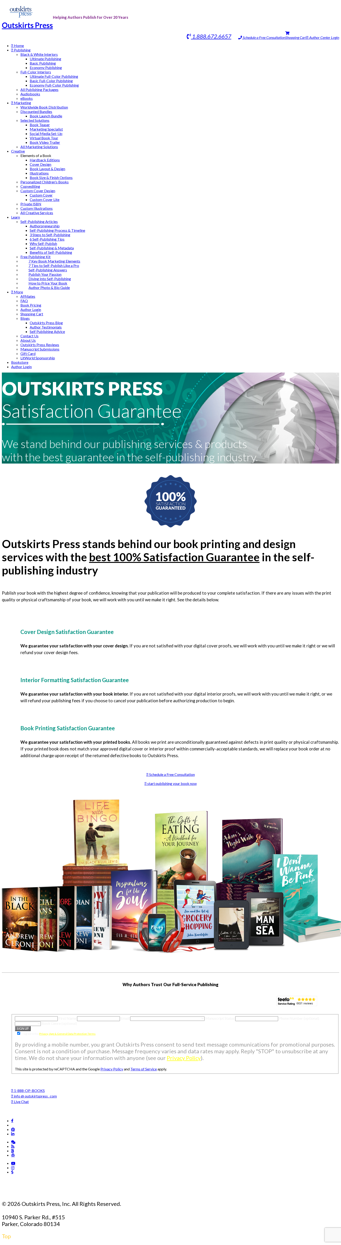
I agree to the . (59, 1033)
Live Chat (21, 1101)
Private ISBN (30, 204)
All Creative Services (36, 212)
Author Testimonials (46, 327)
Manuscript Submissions (39, 349)
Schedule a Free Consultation (263, 37)
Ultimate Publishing (45, 58)
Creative (18, 151)
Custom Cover (41, 195)
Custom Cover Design (37, 190)
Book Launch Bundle (46, 116)
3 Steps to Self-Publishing (50, 234)
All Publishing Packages (39, 89)
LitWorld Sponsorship (37, 358)
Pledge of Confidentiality (112, 1191)
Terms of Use (58, 1191)
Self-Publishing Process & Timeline (57, 230)
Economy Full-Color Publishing (54, 85)
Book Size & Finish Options (51, 177)
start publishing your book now (172, 783)
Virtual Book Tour (44, 138)
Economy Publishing (46, 67)
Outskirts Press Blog (46, 322)
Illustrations (39, 173)
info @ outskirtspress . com (35, 1096)
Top (6, 1236)
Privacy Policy (184, 1057)
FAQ (24, 300)
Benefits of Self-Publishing (51, 252)
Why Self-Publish (43, 243)
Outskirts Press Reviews (39, 344)
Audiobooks (30, 94)
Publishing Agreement (177, 1191)
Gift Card (27, 353)
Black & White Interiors (39, 54)
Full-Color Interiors (35, 72)
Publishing (22, 50)
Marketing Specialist (46, 129)
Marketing (22, 102)
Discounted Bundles (36, 111)
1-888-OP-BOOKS (29, 1090)
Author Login (30, 309)
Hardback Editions (45, 160)
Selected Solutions (34, 120)
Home (18, 45)
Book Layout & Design (47, 168)
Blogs (25, 318)
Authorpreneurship (45, 226)
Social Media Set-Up (46, 133)
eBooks (26, 98)
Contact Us (29, 336)
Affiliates (27, 296)
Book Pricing (30, 305)
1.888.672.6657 (211, 36)
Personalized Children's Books (44, 182)
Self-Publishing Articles (39, 221)
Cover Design (40, 164)
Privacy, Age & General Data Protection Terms (67, 1033)
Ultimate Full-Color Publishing (54, 76)
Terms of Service (143, 1069)
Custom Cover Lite (44, 199)
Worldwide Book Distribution (44, 107)
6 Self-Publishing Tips (47, 239)
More (18, 292)
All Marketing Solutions (39, 146)
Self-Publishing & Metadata (52, 248)
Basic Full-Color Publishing (51, 80)
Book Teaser (40, 124)
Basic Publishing (43, 63)
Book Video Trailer (45, 142)
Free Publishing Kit (35, 256)
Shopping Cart (295, 37)
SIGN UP (23, 1028)
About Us (28, 340)
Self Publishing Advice (47, 331)
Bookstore (19, 362)
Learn (15, 217)
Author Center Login (324, 37)
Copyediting (30, 186)
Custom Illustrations (36, 208)
